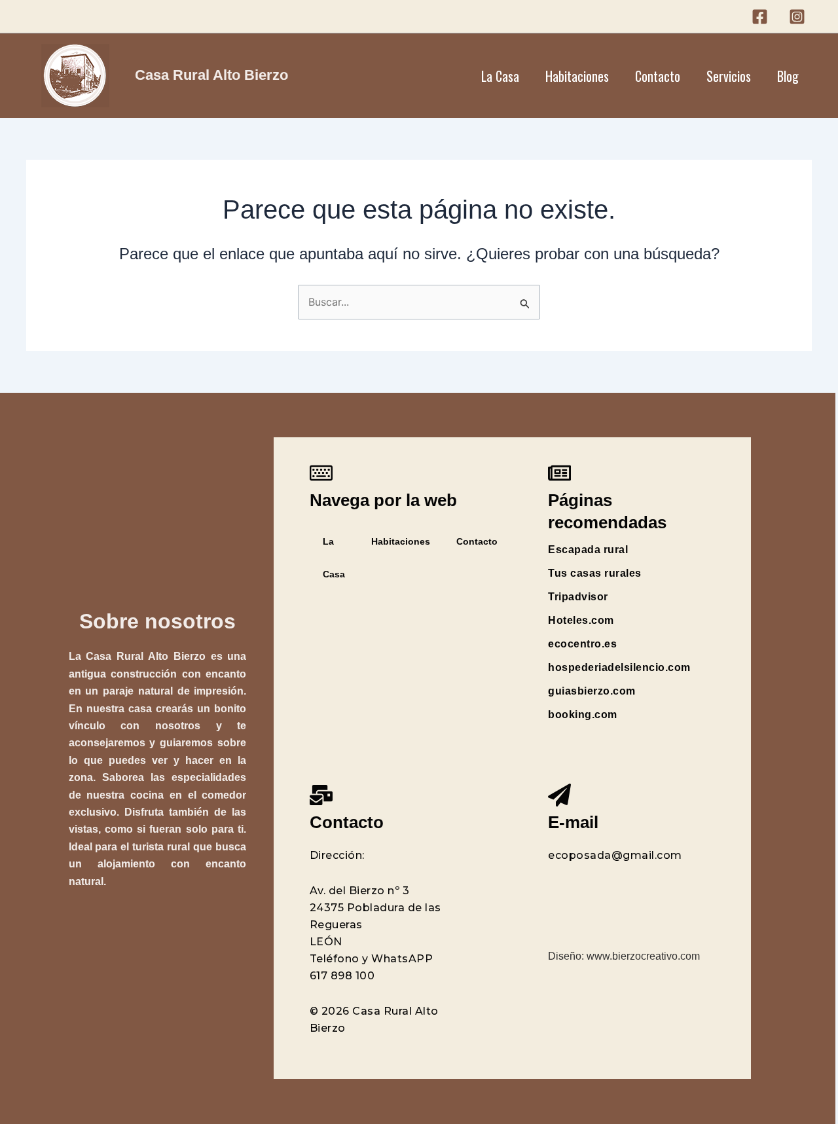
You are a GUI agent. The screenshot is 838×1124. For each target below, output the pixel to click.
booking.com (582, 714)
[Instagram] (797, 16)
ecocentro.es (582, 643)
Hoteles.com (581, 620)
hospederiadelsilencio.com (619, 667)
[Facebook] (759, 16)
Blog (788, 76)
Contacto (657, 76)
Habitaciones (577, 76)
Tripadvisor (578, 596)
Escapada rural (588, 549)
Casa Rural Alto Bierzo (211, 75)
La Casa (500, 76)
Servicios (728, 76)
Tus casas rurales (595, 573)
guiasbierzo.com (592, 691)
